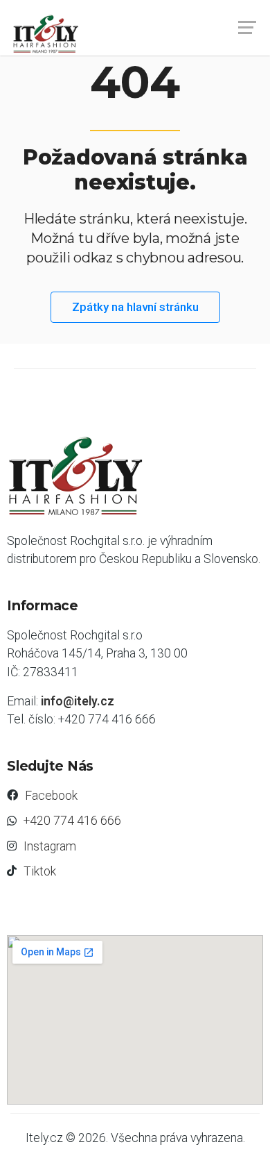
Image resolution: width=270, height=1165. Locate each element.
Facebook (51, 796)
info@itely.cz (77, 701)
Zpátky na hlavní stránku (135, 307)
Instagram (50, 846)
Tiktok (40, 871)
